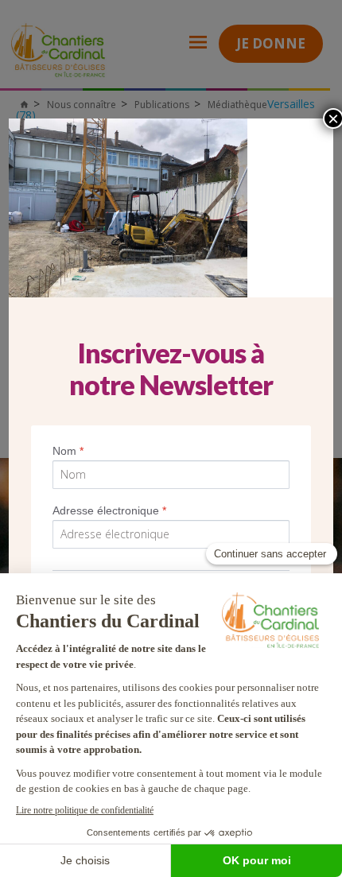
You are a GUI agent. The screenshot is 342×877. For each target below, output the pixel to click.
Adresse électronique (109, 510)
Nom (68, 450)
